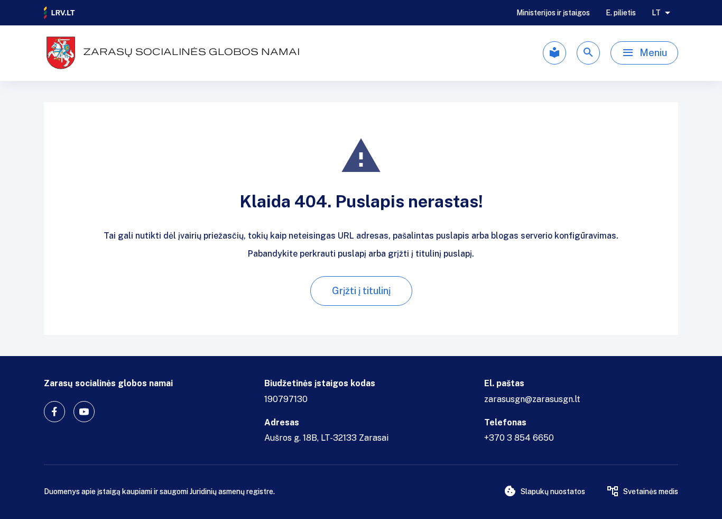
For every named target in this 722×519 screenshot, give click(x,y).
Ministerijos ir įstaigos (553, 12)
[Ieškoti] (588, 53)
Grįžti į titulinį (361, 290)
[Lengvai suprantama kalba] (554, 53)
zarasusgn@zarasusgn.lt (532, 399)
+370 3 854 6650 (519, 438)
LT (656, 12)
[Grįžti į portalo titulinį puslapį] (60, 12)
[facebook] (54, 411)
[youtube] (84, 411)
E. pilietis (621, 12)
